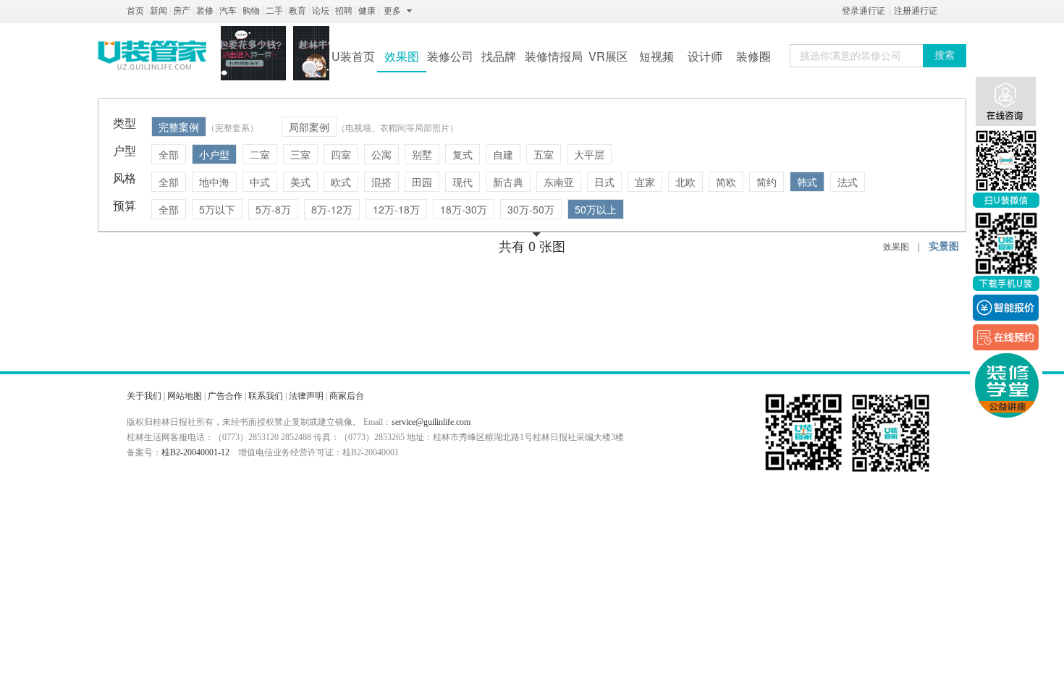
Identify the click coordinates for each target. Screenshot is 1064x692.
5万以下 (217, 209)
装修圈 (753, 56)
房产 (181, 11)
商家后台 (346, 396)
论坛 (320, 11)
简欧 (726, 181)
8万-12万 (331, 209)
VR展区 (608, 56)
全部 (169, 154)
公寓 (381, 154)
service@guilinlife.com (431, 422)
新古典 (508, 181)
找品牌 (498, 56)
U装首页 (353, 56)
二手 (274, 11)
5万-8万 (273, 209)
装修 (205, 11)
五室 (543, 154)
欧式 (341, 181)
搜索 (944, 55)
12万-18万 (396, 209)
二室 (260, 154)
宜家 (645, 181)
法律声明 (306, 396)
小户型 (214, 154)
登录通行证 (863, 11)
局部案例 (309, 126)
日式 (604, 181)
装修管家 (152, 55)
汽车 (228, 11)
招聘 (343, 11)
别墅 (422, 154)
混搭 (381, 181)
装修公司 (450, 56)
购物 (251, 11)
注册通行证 (915, 11)
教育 (297, 11)
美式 (300, 181)
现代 (462, 181)
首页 (135, 11)
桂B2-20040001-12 (195, 452)
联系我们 (265, 396)
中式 (260, 181)
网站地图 (184, 396)
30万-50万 (530, 209)
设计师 (705, 56)
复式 (462, 154)
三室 (300, 154)
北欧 (685, 181)
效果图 (401, 56)
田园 (422, 181)
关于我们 (144, 396)
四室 (341, 154)
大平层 (589, 154)
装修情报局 (554, 56)
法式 (847, 181)
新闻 (158, 11)
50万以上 (596, 209)
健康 (367, 11)
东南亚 (559, 181)
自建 (503, 154)
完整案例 (179, 126)
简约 (766, 181)
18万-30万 (463, 209)
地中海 (214, 181)
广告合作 (225, 396)
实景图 (944, 245)
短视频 (656, 56)
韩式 (807, 181)
